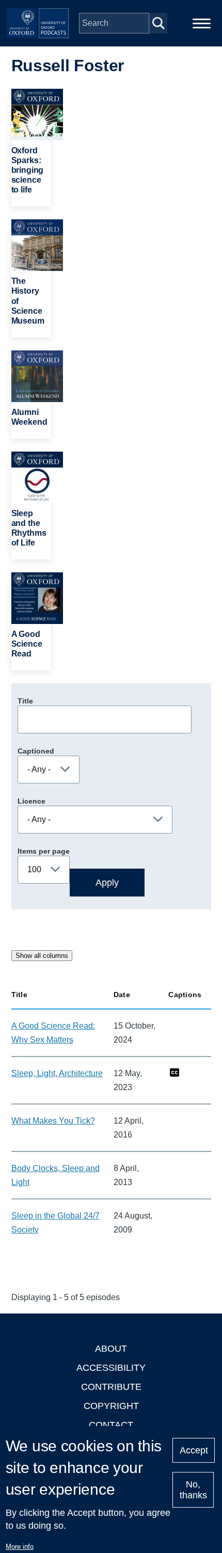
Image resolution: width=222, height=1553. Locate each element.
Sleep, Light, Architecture (57, 1073)
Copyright (111, 1406)
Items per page (44, 851)
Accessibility (111, 1368)
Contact (111, 1425)
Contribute (111, 1387)
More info (20, 1546)
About (111, 1348)
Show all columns (41, 955)
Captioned (36, 751)
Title (25, 701)
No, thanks (193, 1489)
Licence (31, 801)
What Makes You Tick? (53, 1120)
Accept (194, 1450)
